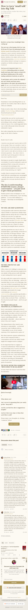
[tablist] (7, 444)
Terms (16, 600)
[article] (14, 551)
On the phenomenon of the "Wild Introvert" (9, 550)
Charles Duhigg (10, 111)
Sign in (25, 2)
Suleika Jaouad (5, 51)
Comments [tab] (4, 444)
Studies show (20, 220)
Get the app (20, 603)
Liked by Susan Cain (9, 458)
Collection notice (22, 600)
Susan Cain (6, 15)
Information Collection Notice (18, 592)
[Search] (25, 542)
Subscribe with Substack (15, 587)
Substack (7, 607)
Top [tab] (2, 542)
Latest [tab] (6, 542)
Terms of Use (21, 590)
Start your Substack (10, 603)
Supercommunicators (8, 115)
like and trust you (16, 288)
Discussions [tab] (11, 542)
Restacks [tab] (10, 444)
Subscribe (20, 2)
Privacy (12, 600)
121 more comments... (6, 536)
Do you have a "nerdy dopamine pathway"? (10, 547)
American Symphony (20, 59)
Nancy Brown (7, 457)
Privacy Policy (15, 593)
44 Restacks (17, 430)
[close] (24, 560)
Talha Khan (6, 512)
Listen (25, 16)
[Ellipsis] (26, 457)
